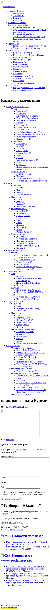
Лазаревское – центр (15, 301)
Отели (14, 109)
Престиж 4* (21, 227)
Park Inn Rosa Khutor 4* (26, 357)
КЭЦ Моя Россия (20, 57)
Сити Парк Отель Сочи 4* (27, 118)
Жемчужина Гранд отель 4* (28, 116)
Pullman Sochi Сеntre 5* (26, 127)
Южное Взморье (23, 195)
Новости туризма (27, 536)
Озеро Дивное (22, 325)
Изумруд (20, 192)
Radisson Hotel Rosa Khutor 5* (29, 362)
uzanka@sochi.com (15, 529)
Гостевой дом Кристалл (26, 243)
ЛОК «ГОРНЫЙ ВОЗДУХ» (28, 283)
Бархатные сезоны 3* (25, 260)
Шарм (19, 229)
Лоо (13, 274)
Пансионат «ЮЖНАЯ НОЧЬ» (29, 292)
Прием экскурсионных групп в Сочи (29, 46)
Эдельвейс (21, 248)
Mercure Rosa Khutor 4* (26, 355)
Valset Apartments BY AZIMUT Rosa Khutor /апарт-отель (31, 365)
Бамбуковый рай (23, 174)
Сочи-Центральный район (17, 106)
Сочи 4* (20, 162)
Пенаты (19, 285)
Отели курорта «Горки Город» (24, 373)
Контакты (17, 20)
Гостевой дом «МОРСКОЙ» (30, 297)
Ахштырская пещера (22, 78)
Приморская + (22, 336)
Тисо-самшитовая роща (23, 83)
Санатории (16, 185)
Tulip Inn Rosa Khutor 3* (26, 359)
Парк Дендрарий (20, 64)
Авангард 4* (21, 144)
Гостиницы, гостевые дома (23, 329)
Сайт (3, 487)
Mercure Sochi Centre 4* (26, 120)
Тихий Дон (21, 311)
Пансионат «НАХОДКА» (27, 299)
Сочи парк (17, 69)
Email (4, 482)
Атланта (20, 334)
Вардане (15, 287)
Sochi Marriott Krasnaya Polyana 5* (31, 387)
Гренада (19, 315)
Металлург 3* (22, 155)
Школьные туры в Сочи (18, 25)
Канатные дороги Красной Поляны (28, 55)
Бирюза (19, 306)
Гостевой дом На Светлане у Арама (32, 181)
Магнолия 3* (22, 125)
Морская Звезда (23, 318)
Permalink (10, 440)
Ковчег (19, 222)
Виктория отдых (23, 322)
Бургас (19, 199)
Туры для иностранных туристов (27, 48)
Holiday (19, 327)
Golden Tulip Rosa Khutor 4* (28, 350)
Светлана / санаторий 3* (27, 160)
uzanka (27, 407)
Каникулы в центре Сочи (24, 27)
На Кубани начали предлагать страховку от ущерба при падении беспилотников (25, 581)
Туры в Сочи (13, 43)
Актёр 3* (20, 146)
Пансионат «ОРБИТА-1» (27, 206)
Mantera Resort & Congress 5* (29, 267)
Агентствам (18, 16)
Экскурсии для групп (22, 90)
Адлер (9, 183)
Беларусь (20, 148)
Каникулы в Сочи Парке (24, 34)
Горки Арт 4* (22, 380)
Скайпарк (17, 74)
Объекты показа (15, 50)
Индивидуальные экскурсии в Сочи (29, 87)
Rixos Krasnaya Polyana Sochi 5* (30, 392)
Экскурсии (13, 85)
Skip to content (9, 7)
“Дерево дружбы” (21, 67)
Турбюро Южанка (16, 11)
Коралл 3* (20, 204)
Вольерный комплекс (22, 53)
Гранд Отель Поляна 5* (26, 371)
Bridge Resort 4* (23, 264)
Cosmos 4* (21, 123)
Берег (18, 218)
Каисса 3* (20, 220)
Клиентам (17, 18)
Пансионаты (16, 197)
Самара (19, 338)
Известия (20, 190)
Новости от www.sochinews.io (16, 557)
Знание (19, 188)
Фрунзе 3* (21, 164)
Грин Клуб (21, 113)
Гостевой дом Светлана (26, 239)
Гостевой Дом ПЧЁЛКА (21, 394)
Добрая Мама (22, 236)
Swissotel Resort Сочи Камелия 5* (31, 134)
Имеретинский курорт (16, 250)
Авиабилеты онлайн (17, 23)
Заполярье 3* (22, 151)
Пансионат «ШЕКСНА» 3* (28, 290)
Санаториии (16, 141)
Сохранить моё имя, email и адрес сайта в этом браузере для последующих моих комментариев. (23, 493)
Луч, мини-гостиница (26, 241)
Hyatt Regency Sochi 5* (26, 137)
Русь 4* (19, 157)
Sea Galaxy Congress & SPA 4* (29, 132)
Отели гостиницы (19, 209)
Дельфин (20, 202)
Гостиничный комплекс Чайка (29, 343)
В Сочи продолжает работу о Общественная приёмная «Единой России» (25, 574)
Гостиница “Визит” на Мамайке (30, 178)
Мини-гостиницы (19, 171)
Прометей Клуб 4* (24, 320)
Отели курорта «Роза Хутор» (24, 348)
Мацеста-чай (18, 81)
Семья (19, 341)
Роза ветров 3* (22, 130)
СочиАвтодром (20, 71)
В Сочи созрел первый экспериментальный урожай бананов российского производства (25, 567)
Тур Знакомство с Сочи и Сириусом (29, 36)
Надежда (20, 176)
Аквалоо (20, 276)
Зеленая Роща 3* (23, 153)
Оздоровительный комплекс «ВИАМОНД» (28, 279)
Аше (13, 294)
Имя (3, 477)
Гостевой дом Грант (25, 332)
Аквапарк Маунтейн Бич (24, 76)
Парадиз (20, 225)
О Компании (18, 13)
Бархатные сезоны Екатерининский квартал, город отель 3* (32, 256)
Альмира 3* (21, 213)
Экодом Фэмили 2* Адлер (27, 246)
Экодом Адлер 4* (24, 232)
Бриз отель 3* (22, 111)
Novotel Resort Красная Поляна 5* (31, 390)
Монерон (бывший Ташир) (28, 308)
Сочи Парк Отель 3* (25, 269)
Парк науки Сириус (22, 62)
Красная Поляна (13, 345)
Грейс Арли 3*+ (23, 216)
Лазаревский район (14, 271)
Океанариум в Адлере (23, 60)
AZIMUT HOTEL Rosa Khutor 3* (30, 352)
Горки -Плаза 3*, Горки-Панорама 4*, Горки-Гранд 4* (31, 384)
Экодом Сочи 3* (23, 139)
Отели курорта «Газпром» (22, 369)
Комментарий (7, 456)
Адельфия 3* (22, 211)
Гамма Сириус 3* (24, 262)
